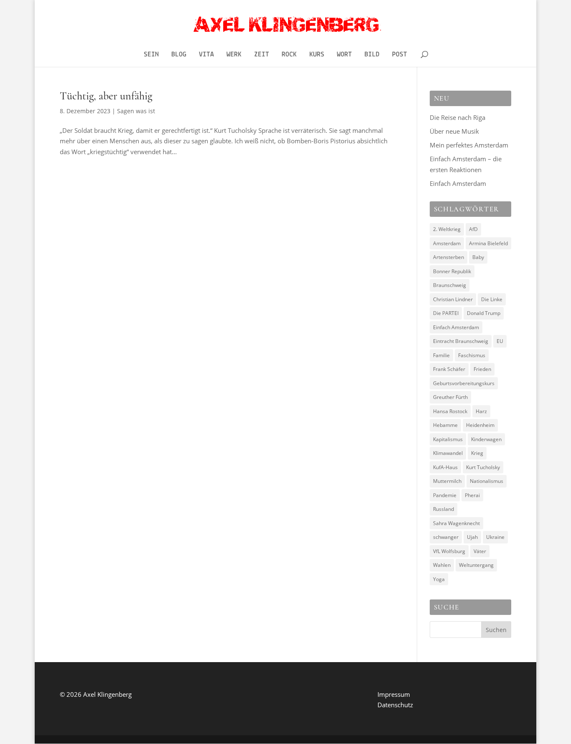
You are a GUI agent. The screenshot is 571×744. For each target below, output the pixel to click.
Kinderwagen (486, 439)
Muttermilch (447, 481)
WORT (344, 55)
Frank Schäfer (449, 369)
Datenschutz (395, 705)
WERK (234, 55)
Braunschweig (449, 285)
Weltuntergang (476, 565)
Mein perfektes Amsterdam (469, 145)
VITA (206, 55)
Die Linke (491, 299)
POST (399, 55)
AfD (473, 229)
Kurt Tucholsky (483, 467)
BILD (372, 55)
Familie (441, 355)
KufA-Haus (445, 467)
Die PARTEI (446, 313)
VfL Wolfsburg (449, 551)
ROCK (289, 55)
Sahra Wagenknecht (456, 523)
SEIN (151, 55)
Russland (443, 509)
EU (500, 341)
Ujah (472, 537)
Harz (481, 411)
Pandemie (444, 495)
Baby (478, 257)
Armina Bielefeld (488, 243)
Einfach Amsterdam (458, 183)
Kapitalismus (448, 439)
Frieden (482, 369)
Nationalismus (486, 481)
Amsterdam (447, 243)
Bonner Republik (452, 271)
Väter (480, 551)
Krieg (477, 453)
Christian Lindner (453, 299)
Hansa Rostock (450, 411)
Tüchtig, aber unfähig (106, 95)
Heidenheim (480, 425)
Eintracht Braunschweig (460, 341)
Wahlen (442, 565)
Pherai (472, 495)
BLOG (178, 55)
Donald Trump (483, 313)
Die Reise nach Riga (457, 117)
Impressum (393, 694)
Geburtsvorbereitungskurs (464, 383)
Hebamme (445, 425)
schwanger (446, 537)
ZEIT (261, 55)
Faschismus (471, 355)
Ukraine (495, 537)
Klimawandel (448, 453)
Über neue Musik (454, 131)
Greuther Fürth (450, 397)
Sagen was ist (136, 111)
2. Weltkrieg (447, 229)
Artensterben (448, 257)
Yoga (439, 579)
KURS (316, 55)
